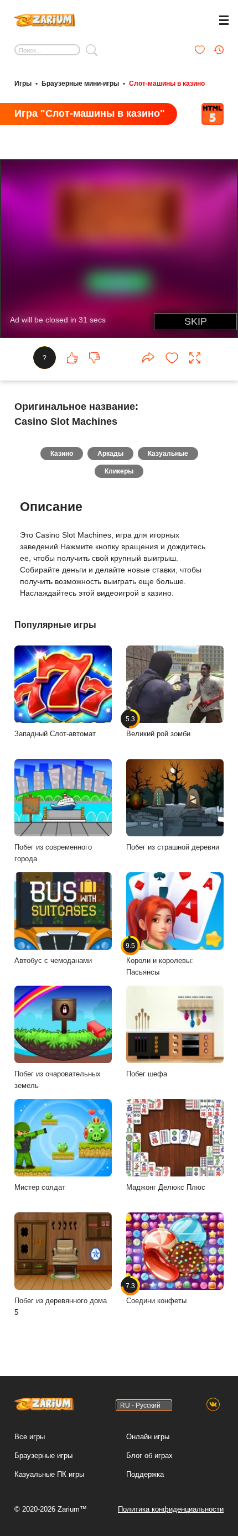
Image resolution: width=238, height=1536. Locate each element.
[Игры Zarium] (44, 19)
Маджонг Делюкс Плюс (165, 1187)
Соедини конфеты (156, 1293)
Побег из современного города (53, 853)
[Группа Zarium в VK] (213, 1405)
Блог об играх (149, 1455)
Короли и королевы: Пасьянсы (159, 958)
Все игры (29, 1437)
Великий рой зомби (158, 726)
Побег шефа (146, 1074)
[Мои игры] (199, 49)
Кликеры (119, 471)
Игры (23, 83)
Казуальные (168, 453)
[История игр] (218, 49)
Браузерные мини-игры (80, 83)
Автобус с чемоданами (53, 960)
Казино (61, 453)
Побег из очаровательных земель (57, 1080)
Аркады (110, 453)
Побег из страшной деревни (172, 847)
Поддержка (145, 1474)
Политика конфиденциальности (171, 1509)
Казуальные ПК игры (49, 1474)
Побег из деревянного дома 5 (60, 1306)
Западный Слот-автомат (55, 734)
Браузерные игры (43, 1455)
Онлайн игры (147, 1437)
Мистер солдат (39, 1187)
